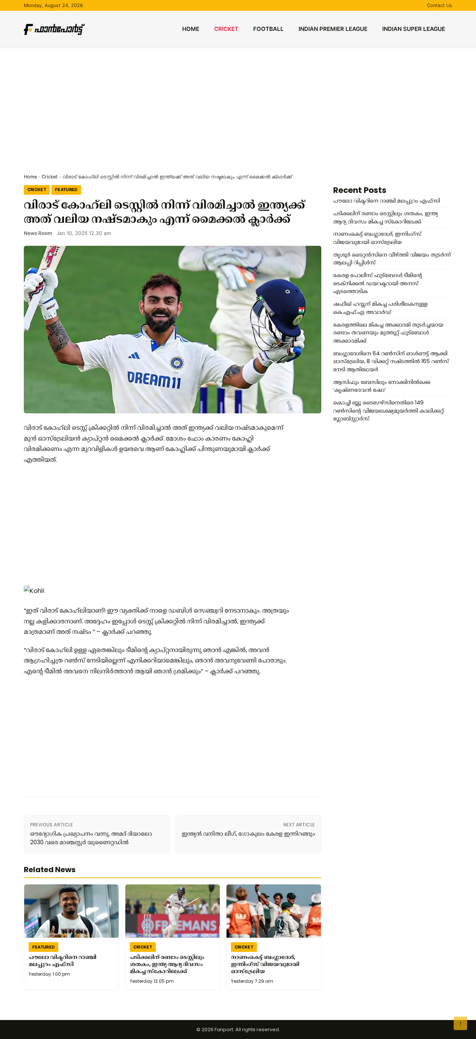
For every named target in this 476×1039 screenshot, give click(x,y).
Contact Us (439, 5)
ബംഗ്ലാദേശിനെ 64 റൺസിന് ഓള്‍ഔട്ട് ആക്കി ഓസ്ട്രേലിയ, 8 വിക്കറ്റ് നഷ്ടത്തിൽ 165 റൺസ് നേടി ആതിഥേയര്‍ (391, 361)
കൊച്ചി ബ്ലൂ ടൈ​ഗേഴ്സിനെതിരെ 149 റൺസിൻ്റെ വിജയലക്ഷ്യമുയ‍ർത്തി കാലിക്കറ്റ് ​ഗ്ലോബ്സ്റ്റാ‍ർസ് (389, 410)
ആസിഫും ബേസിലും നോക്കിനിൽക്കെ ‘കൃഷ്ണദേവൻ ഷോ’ (381, 386)
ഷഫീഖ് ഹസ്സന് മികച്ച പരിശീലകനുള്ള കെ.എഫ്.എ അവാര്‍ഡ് (380, 308)
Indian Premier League (333, 28)
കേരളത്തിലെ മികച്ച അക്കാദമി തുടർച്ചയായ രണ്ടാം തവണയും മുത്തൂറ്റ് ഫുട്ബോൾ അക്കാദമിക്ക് (388, 332)
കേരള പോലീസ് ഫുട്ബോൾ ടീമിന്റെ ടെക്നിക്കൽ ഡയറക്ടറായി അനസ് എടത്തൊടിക (377, 283)
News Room (38, 233)
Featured (66, 189)
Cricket (226, 28)
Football (268, 28)
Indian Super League (413, 28)
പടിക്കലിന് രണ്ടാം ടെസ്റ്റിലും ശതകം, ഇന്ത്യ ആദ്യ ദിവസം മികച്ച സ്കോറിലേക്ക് (167, 964)
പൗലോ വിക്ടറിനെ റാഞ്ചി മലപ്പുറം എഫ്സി (62, 960)
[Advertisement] (238, 104)
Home (190, 28)
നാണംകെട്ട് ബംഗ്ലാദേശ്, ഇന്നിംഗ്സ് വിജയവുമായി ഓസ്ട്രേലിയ (265, 964)
